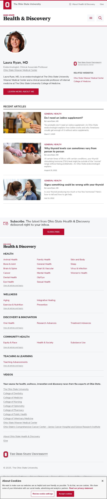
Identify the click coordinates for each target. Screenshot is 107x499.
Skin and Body (78, 259)
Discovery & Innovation (20, 317)
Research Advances (46, 323)
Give (102, 4)
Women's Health (79, 273)
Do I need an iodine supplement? (63, 117)
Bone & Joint (9, 264)
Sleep (73, 264)
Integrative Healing (46, 300)
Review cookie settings (43, 494)
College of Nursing (12, 402)
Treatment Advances (81, 323)
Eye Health (8, 282)
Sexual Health (43, 282)
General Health (52, 114)
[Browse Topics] (90, 17)
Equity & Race (10, 342)
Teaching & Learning (18, 356)
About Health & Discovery (83, 4)
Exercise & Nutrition (13, 305)
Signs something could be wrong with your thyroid (74, 184)
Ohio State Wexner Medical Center (20, 70)
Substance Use (78, 342)
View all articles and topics (13, 285)
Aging (6, 300)
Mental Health (43, 273)
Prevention (42, 305)
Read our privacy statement (81, 488)
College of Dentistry (13, 393)
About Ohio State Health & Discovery (21, 436)
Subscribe (53, 231)
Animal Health (10, 259)
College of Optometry (13, 406)
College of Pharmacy (13, 410)
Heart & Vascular (45, 268)
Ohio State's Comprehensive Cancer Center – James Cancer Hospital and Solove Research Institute (51, 427)
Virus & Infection (79, 268)
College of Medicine (82, 81)
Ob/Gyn (41, 277)
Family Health (43, 259)
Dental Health (10, 277)
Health (8, 253)
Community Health (16, 336)
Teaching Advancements (15, 362)
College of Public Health (15, 414)
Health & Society (45, 342)
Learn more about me (21, 91)
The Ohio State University (16, 389)
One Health (8, 323)
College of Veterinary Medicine (18, 418)
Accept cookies (65, 494)
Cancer (6, 273)
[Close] (102, 481)
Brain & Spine (10, 268)
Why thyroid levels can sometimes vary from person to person (70, 150)
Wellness (10, 294)
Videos (8, 374)
